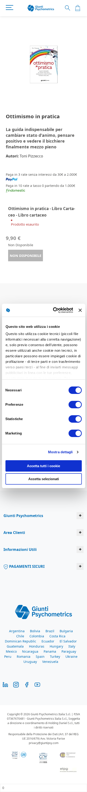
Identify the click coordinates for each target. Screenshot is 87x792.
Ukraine (71, 656)
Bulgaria (66, 631)
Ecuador (48, 641)
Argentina (17, 631)
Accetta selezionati (43, 479)
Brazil (49, 631)
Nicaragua (30, 651)
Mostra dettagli (60, 452)
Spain (40, 656)
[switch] (75, 405)
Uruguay (30, 661)
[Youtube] (37, 684)
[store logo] (40, 8)
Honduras (36, 646)
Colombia (36, 636)
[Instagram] (16, 684)
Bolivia (35, 631)
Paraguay (68, 651)
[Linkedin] (5, 684)
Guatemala (15, 646)
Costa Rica (57, 636)
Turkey (55, 656)
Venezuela (50, 661)
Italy (71, 646)
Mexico (11, 651)
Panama (50, 651)
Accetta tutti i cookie (43, 466)
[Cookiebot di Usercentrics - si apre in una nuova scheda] (54, 310)
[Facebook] (26, 684)
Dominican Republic (20, 641)
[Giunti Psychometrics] (43, 611)
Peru (7, 656)
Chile (20, 636)
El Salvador (68, 641)
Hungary (56, 646)
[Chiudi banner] (80, 310)
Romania (23, 656)
